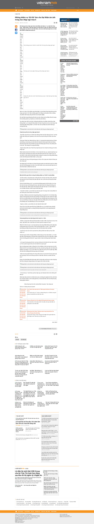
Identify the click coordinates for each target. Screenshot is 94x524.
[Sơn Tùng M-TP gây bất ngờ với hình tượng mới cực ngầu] (19, 385)
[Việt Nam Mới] (47, 4)
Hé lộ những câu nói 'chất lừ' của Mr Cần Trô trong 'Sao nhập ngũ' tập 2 (39, 45)
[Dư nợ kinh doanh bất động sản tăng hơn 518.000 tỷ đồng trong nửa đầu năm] (64, 47)
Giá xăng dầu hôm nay (36, 501)
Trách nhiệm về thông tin (19, 522)
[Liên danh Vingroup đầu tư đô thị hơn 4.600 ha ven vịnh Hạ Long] (63, 67)
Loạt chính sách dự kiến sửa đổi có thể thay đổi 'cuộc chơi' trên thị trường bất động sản (50, 454)
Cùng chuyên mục (21, 380)
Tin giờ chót (20, 416)
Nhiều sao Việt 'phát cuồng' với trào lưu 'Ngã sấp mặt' (36, 356)
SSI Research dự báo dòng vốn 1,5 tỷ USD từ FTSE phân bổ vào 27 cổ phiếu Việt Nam (73, 54)
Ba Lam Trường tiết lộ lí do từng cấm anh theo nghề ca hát (52, 404)
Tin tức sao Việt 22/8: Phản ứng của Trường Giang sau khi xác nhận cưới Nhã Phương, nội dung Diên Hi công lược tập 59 (21, 373)
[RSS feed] (22, 7)
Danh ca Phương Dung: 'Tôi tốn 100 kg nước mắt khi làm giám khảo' (52, 392)
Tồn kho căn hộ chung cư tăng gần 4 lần (24, 434)
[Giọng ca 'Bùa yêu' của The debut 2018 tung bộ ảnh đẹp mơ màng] (23, 308)
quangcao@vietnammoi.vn (67, 516)
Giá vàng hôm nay (20, 501)
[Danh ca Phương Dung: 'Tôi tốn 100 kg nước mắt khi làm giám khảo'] (41, 395)
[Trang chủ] (16, 10)
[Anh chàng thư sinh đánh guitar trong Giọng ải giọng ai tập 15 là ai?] (22, 348)
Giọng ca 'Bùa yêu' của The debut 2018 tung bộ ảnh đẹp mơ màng (40, 300)
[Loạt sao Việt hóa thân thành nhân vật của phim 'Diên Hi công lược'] (52, 363)
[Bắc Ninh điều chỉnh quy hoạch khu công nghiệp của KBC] (63, 101)
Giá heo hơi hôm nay (52, 501)
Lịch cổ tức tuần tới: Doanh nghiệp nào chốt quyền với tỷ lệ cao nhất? (73, 40)
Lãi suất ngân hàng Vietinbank (48, 504)
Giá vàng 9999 (28, 501)
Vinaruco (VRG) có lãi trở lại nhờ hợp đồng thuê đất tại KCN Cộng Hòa (72, 75)
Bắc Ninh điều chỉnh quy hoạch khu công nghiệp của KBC (72, 98)
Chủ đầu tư (37, 10)
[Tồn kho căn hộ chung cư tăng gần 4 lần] (51, 471)
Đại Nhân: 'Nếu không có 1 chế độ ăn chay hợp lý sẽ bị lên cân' (36, 372)
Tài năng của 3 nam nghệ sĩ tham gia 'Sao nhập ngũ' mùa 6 (36, 71)
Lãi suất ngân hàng (36, 503)
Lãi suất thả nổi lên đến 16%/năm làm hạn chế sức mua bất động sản (28, 422)
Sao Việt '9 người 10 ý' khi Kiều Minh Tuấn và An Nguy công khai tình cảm (51, 357)
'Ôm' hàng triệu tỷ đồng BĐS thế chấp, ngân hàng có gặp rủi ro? (73, 32)
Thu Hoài (17, 22)
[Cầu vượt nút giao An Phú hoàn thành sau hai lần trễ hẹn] (19, 429)
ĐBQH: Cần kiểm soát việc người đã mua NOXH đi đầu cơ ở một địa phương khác (50, 488)
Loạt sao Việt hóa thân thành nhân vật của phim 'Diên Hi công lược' (52, 372)
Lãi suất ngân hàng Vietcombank (61, 504)
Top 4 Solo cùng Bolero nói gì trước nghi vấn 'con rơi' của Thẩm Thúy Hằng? (52, 384)
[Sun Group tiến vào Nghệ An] (19, 486)
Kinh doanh (53, 10)
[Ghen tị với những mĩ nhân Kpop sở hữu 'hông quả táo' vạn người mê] (19, 405)
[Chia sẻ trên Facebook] (16, 30)
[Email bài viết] (56, 23)
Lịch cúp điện (28, 503)
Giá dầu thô (44, 501)
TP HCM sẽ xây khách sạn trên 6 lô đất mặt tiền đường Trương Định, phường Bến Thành (50, 420)
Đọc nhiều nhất (46, 416)
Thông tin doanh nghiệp (68, 60)
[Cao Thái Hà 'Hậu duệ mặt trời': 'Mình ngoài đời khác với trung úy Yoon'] (23, 297)
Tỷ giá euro (60, 501)
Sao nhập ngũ (23, 339)
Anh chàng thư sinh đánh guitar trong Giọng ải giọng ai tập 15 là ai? (21, 357)
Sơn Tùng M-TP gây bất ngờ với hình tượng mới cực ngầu (29, 384)
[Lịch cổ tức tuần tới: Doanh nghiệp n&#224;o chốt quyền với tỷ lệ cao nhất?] (64, 40)
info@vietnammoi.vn (21, 521)
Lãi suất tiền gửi (52, 503)
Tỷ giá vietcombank (20, 503)
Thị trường (27, 10)
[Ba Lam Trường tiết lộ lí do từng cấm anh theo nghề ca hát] (41, 405)
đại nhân (17, 339)
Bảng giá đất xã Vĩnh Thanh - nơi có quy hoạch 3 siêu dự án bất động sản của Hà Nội (50, 432)
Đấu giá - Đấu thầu (45, 10)
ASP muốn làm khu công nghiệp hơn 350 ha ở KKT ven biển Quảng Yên (50, 479)
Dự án (32, 10)
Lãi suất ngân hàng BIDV (35, 504)
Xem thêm (75, 120)
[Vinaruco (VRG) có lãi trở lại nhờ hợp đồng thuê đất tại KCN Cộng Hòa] (63, 79)
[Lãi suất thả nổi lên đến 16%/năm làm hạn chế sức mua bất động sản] (28, 419)
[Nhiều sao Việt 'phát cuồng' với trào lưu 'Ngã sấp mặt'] (37, 347)
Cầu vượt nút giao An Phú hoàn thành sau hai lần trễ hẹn (33, 428)
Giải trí (18, 14)
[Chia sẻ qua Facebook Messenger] (16, 33)
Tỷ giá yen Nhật (73, 501)
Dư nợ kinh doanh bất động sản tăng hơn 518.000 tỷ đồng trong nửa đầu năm (73, 47)
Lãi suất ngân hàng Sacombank (22, 504)
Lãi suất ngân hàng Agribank (62, 503)
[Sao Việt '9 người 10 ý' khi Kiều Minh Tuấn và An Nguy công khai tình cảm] (52, 348)
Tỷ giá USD (66, 501)
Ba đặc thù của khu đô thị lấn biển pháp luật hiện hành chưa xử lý (50, 493)
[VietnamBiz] (65, 20)
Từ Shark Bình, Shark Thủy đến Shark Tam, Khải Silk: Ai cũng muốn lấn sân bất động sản (72, 87)
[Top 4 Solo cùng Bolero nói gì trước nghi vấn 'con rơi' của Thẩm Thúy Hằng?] (41, 385)
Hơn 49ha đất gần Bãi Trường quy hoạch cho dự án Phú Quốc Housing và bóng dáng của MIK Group (71, 108)
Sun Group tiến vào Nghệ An (30, 485)
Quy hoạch (20, 10)
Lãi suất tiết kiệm (44, 503)
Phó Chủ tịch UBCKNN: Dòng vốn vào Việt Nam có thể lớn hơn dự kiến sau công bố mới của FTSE (73, 25)
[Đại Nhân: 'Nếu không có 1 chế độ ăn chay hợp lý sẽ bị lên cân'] (37, 363)
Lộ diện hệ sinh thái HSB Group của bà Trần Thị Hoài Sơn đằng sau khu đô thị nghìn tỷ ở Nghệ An (28, 473)
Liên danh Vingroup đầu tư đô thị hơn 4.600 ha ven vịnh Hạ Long (72, 64)
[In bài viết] (54, 23)
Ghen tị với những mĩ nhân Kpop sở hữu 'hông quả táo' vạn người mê (29, 404)
